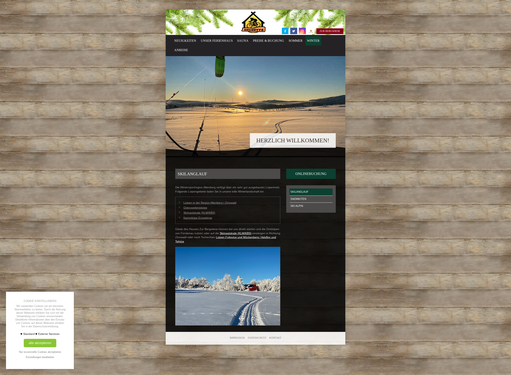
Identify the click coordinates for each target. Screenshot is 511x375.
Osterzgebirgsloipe (195, 207)
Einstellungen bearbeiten (40, 357)
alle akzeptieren (40, 343)
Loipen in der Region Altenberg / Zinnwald (209, 202)
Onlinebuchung (311, 174)
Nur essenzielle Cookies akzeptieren (40, 351)
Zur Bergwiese (330, 31)
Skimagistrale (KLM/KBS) (199, 212)
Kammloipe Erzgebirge (197, 217)
